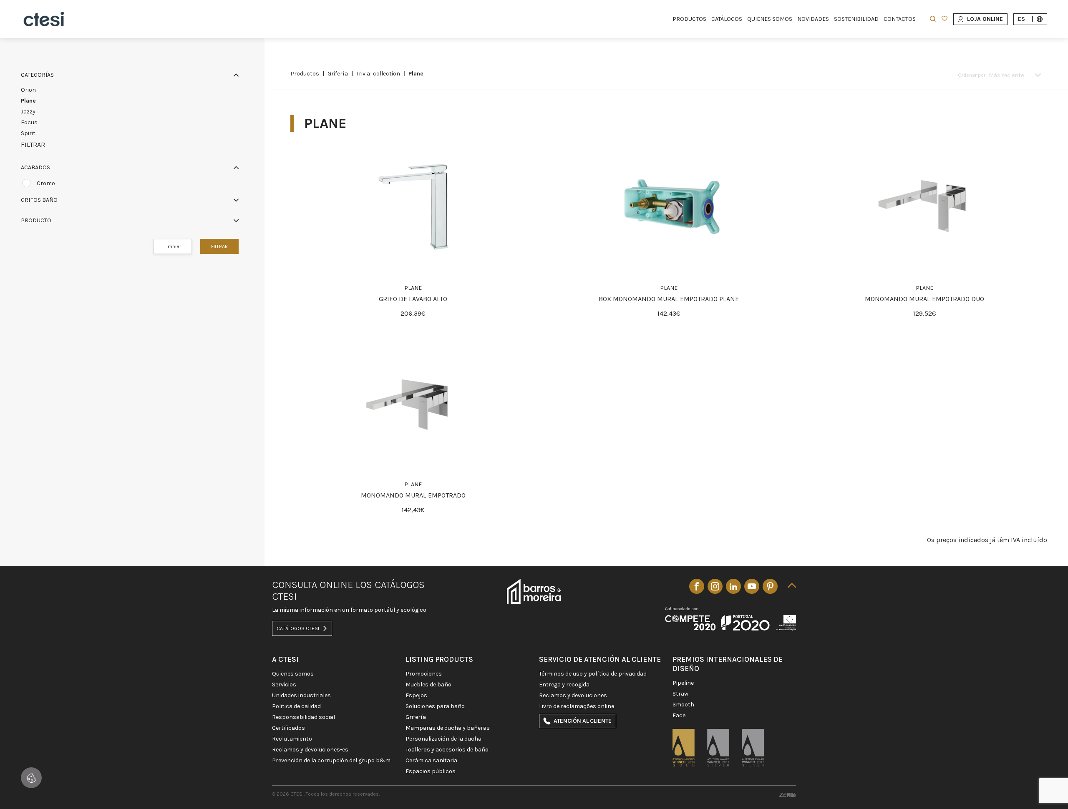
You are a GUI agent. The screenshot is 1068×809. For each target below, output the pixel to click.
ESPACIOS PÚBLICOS (431, 771)
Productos (304, 73)
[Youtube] (751, 586)
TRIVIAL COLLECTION (378, 73)
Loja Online (985, 19)
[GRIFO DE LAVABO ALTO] (413, 206)
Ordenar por (971, 75)
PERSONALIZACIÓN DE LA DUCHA (443, 739)
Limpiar (172, 246)
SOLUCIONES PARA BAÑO (435, 706)
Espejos (416, 695)
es (1025, 19)
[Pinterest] (770, 586)
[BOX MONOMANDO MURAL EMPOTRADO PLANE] (669, 206)
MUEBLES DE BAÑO (428, 684)
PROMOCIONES (424, 674)
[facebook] (696, 586)
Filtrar (219, 246)
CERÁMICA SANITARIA (431, 760)
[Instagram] (715, 586)
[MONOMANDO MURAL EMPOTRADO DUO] (924, 206)
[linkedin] (733, 586)
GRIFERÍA (337, 73)
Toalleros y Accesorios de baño (447, 749)
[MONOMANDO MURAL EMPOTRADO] (413, 403)
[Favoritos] (944, 19)
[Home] (44, 19)
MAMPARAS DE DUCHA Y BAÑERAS (448, 728)
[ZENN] (787, 794)
